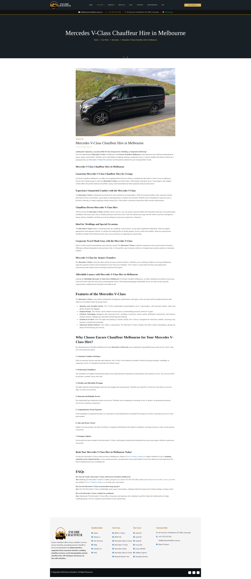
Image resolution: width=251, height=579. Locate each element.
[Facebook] (189, 572)
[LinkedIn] (193, 572)
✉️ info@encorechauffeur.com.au (90, 12)
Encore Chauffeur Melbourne (135, 456)
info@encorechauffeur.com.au (158, 480)
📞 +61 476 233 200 (113, 12)
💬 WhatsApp (167, 12)
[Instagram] (198, 572)
